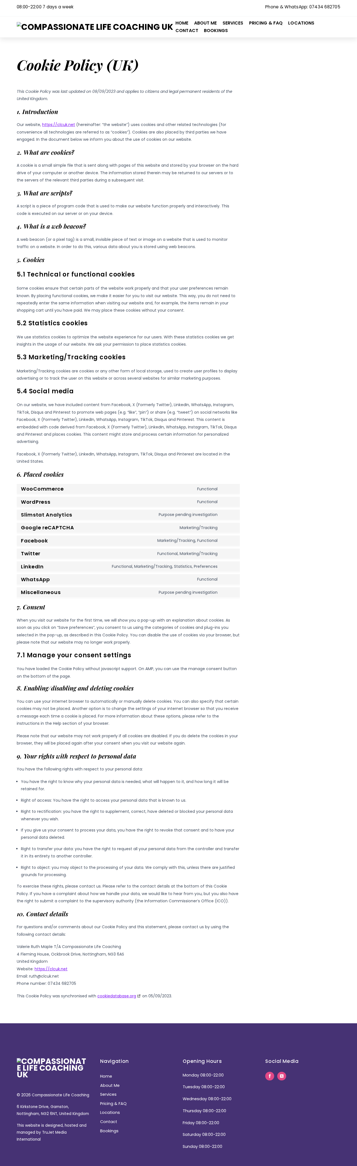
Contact (186, 30)
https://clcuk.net (58, 124)
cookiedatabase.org (116, 996)
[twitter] (281, 1076)
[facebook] (269, 1076)
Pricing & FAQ (266, 23)
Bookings (216, 30)
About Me (205, 23)
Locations (301, 23)
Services (233, 23)
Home (182, 23)
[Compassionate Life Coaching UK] (95, 27)
